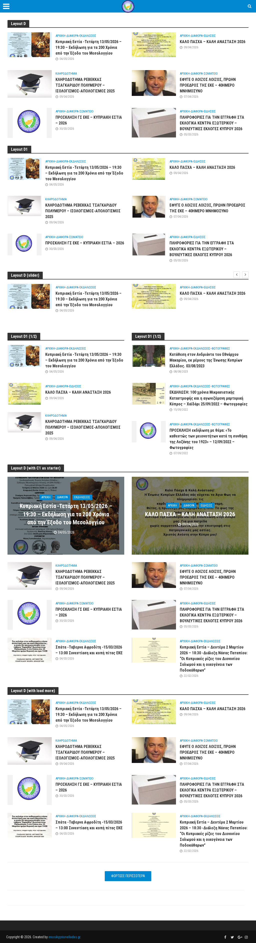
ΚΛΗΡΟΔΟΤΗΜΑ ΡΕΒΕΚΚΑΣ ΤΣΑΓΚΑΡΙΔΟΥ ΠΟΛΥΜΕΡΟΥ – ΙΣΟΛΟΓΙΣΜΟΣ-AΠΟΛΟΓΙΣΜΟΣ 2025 (85, 85)
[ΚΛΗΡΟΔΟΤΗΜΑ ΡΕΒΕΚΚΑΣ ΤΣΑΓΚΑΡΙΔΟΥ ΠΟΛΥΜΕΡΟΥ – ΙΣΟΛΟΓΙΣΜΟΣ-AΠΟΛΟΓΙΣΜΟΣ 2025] (30, 83)
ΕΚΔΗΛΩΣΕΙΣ (88, 36)
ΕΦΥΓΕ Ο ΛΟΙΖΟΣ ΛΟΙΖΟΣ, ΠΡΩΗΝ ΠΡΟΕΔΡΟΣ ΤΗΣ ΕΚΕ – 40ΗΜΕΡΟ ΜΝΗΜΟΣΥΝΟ (208, 85)
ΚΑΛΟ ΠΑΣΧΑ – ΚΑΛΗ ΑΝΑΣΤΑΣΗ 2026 (212, 41)
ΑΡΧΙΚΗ (60, 36)
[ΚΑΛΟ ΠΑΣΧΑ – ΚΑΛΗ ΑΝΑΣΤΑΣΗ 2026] (154, 44)
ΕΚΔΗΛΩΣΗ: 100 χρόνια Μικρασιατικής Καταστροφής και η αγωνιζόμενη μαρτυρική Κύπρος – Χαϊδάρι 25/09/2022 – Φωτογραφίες (209, 398)
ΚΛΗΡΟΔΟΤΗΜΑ (66, 73)
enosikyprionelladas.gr (64, 937)
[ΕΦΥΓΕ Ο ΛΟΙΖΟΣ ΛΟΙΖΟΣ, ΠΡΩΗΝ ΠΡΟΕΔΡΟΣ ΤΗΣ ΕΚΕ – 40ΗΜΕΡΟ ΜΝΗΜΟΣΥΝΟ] (154, 82)
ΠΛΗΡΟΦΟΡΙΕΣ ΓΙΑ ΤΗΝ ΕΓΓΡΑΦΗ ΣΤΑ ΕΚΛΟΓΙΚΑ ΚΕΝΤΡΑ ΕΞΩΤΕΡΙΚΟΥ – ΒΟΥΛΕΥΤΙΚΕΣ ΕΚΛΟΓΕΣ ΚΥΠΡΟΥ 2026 (212, 123)
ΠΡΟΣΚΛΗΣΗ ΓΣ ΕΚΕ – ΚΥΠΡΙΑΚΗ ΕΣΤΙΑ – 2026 (89, 120)
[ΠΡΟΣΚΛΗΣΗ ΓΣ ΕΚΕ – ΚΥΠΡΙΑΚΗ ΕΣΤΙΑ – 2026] (30, 122)
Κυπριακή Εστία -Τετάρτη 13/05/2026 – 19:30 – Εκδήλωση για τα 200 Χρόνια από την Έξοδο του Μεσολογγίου (89, 47)
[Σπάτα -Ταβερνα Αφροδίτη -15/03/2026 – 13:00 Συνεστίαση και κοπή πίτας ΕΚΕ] (30, 650)
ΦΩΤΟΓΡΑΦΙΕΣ (221, 348)
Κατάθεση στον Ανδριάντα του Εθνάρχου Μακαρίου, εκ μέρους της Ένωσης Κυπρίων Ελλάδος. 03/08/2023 (206, 360)
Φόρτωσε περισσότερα (128, 876)
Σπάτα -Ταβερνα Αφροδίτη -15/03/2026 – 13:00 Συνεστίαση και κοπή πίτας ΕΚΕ (89, 650)
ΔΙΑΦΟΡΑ (72, 36)
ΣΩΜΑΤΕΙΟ (211, 73)
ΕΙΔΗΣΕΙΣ (210, 36)
